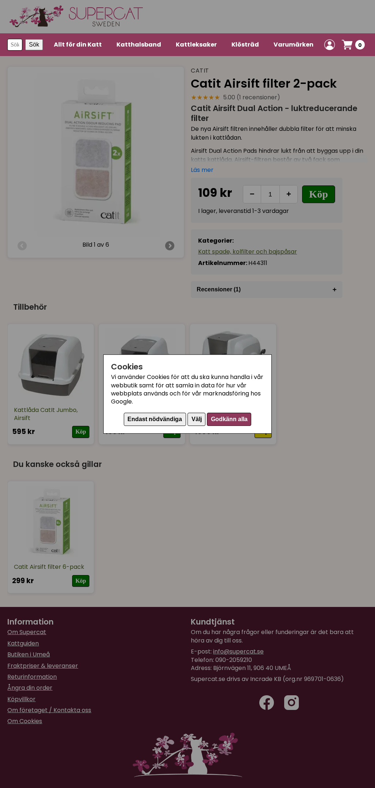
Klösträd (245, 44)
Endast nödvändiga (154, 419)
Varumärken (293, 44)
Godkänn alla (229, 419)
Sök (34, 44)
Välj (197, 419)
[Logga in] (329, 45)
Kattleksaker (196, 44)
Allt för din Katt (78, 44)
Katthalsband (138, 44)
